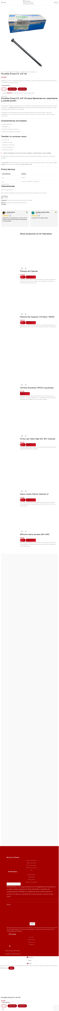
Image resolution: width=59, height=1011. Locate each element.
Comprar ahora (22, 1003)
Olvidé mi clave (31, 940)
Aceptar (11, 966)
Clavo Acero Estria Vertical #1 (34, 496)
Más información (4, 966)
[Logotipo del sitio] (29, 2)
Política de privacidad (30, 860)
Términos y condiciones (31, 863)
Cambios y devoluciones (31, 858)
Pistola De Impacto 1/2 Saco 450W (37, 317)
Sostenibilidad (31, 875)
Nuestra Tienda (30, 877)
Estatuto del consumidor (31, 865)
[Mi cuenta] (56, 2)
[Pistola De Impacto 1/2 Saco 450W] (30, 298)
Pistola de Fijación (29, 271)
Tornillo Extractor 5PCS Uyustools (36, 389)
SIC (31, 868)
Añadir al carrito (12, 89)
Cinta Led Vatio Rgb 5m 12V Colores (37, 441)
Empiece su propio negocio (31, 880)
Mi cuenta (31, 935)
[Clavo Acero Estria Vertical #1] (30, 466)
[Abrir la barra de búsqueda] (54, 2)
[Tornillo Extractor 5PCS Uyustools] (30, 344)
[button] (30, 277)
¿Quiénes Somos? (31, 872)
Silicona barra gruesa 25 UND (34, 536)
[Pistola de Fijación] (30, 252)
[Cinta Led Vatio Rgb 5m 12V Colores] (30, 414)
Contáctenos (31, 942)
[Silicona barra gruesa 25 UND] (30, 520)
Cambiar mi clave (31, 937)
